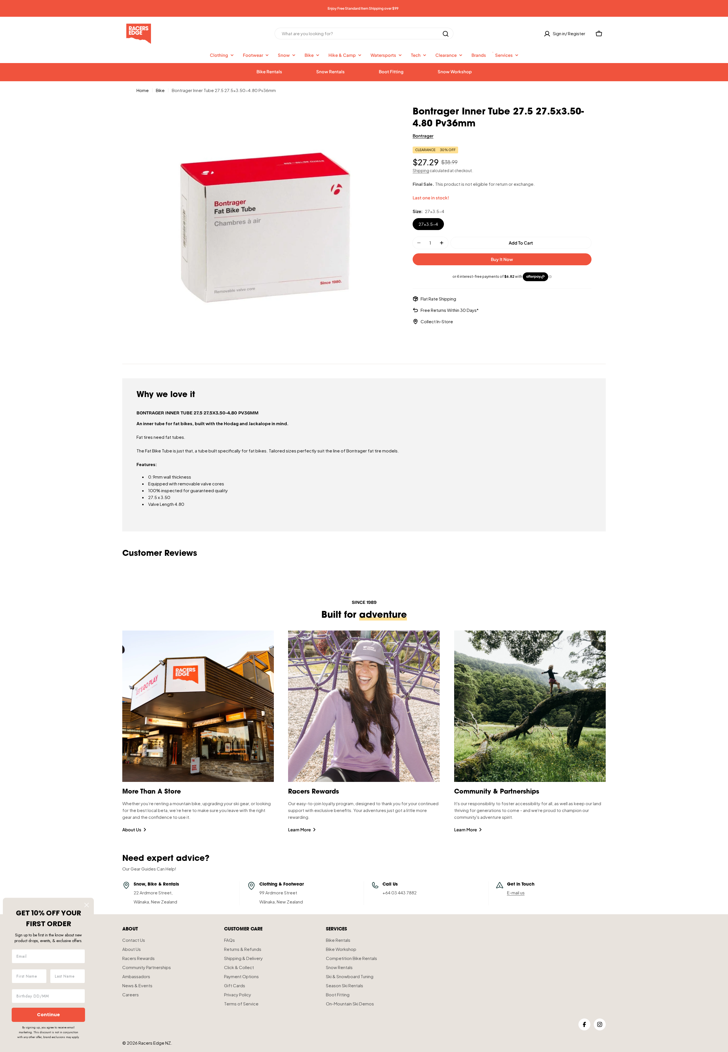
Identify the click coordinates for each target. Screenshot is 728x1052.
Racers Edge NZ (154, 1042)
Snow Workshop (455, 71)
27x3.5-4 (428, 224)
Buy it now (502, 259)
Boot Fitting (391, 71)
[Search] (445, 33)
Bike (160, 90)
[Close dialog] (87, 905)
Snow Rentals (330, 71)
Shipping (421, 170)
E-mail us (516, 892)
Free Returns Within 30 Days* (450, 310)
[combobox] (364, 34)
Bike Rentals (269, 71)
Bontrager (423, 135)
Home (142, 90)
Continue (48, 1014)
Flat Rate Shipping (438, 298)
